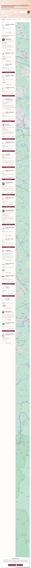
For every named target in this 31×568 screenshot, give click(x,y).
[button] (25, 322)
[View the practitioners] (8, 30)
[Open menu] (29, 1)
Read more (4, 48)
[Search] (28, 12)
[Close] (28, 558)
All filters (4, 19)
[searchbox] (7, 12)
